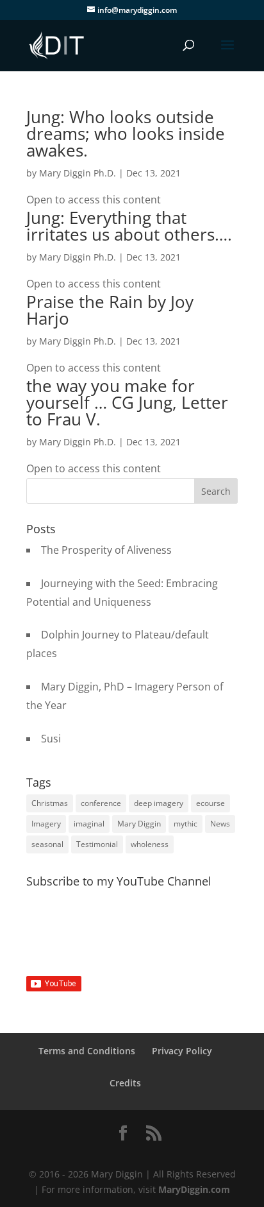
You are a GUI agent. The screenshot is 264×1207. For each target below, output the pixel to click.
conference (101, 803)
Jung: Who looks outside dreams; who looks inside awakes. (125, 133)
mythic (185, 823)
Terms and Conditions (86, 1051)
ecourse (210, 803)
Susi (51, 739)
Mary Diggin (139, 823)
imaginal (89, 823)
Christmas (49, 803)
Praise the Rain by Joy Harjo (110, 310)
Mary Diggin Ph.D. (77, 173)
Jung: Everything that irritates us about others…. (129, 226)
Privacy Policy (182, 1051)
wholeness (150, 844)
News (220, 823)
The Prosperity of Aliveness (106, 550)
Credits (125, 1083)
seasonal (47, 844)
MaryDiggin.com (194, 1189)
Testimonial (97, 844)
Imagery (46, 823)
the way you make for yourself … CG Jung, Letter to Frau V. (127, 402)
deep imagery (158, 803)
